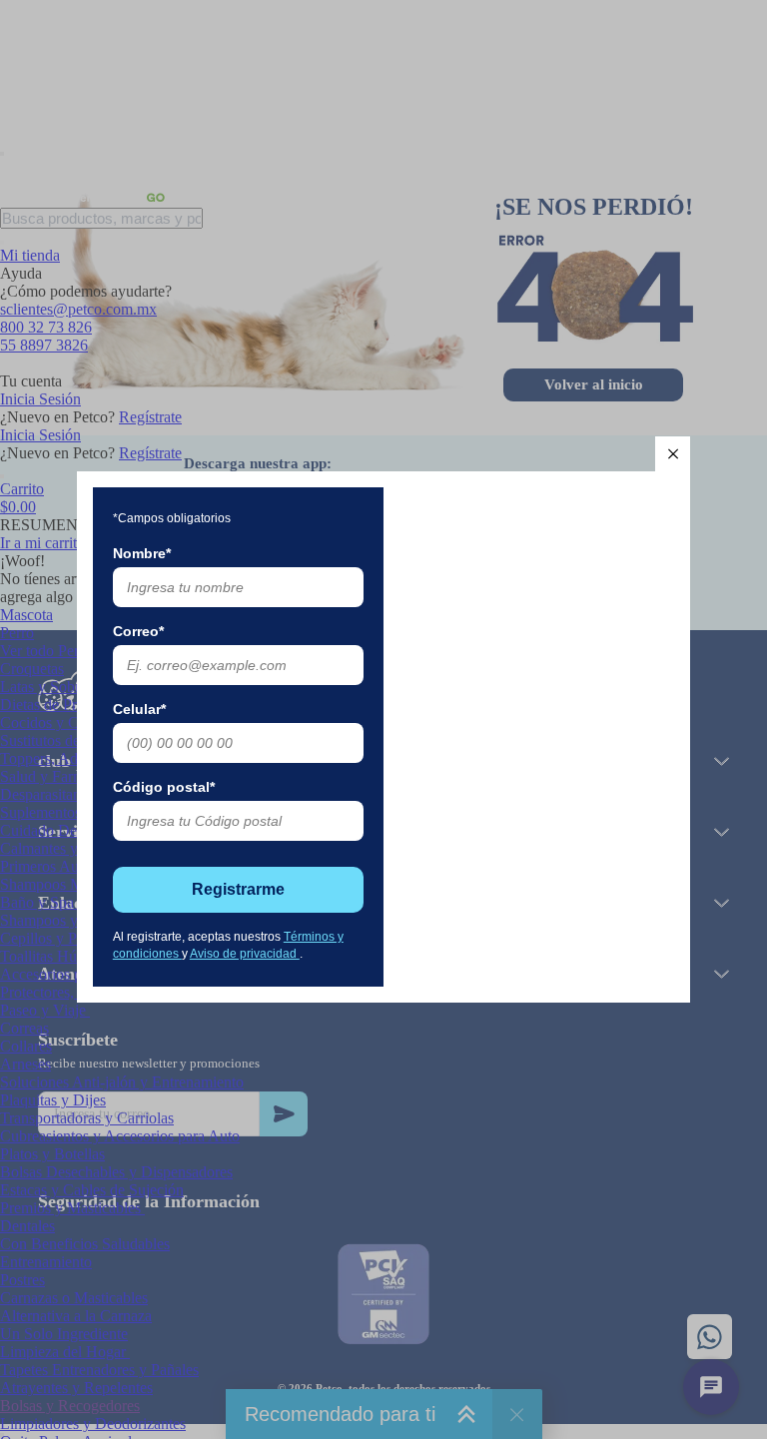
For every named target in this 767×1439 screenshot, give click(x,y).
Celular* (139, 709)
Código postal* (164, 787)
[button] (672, 453)
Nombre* (142, 553)
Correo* (138, 631)
